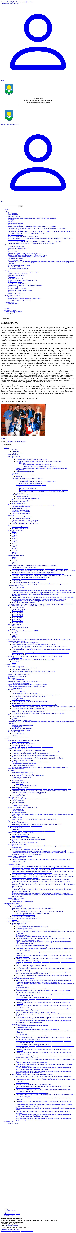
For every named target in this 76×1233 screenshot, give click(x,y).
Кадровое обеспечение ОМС (17, 288)
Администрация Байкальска (10, 124)
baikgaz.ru (4, 438)
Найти (20, 206)
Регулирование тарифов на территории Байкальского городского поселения (32, 226)
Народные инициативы (15, 223)
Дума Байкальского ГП (15, 278)
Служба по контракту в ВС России (19, 265)
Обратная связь (9, 302)
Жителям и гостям (10, 245)
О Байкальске (12, 213)
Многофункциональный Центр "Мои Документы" (24, 298)
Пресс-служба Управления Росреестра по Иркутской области (27, 255)
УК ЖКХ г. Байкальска (15, 258)
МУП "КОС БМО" (14, 267)
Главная (6, 209)
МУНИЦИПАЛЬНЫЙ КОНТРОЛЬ (19, 300)
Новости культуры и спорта (17, 441)
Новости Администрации (16, 275)
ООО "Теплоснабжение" (16, 260)
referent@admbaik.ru (28, 2)
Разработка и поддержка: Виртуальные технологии (17, 1231)
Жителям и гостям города (16, 246)
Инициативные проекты (16, 225)
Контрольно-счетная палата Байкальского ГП (22, 280)
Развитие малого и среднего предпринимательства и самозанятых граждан (32, 218)
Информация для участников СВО (19, 248)
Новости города (13, 214)
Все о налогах (12, 251)
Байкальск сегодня (14, 216)
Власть (6, 270)
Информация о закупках (16, 293)
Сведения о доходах (14, 292)
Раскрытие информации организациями (21, 287)
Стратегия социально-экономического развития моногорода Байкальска (31, 243)
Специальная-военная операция (18, 268)
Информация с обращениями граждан (20, 290)
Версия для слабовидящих (10, 3)
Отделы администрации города (18, 273)
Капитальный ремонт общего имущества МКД (23, 236)
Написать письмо (13, 303)
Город (6, 211)
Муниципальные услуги (12, 295)
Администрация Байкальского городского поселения (25, 285)
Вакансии (11, 221)
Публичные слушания (15, 282)
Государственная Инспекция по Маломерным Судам (24, 253)
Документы (11, 277)
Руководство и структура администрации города (23, 272)
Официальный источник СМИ (18, 283)
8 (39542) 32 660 (12, 2)
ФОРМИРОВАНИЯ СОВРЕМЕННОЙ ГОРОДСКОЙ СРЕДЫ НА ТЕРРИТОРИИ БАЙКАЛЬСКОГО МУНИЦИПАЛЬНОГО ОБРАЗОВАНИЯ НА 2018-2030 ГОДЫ (40, 232)
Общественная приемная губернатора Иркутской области (26, 256)
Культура (11, 220)
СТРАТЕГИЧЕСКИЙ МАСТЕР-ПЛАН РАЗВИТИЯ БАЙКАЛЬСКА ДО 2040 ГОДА (35, 241)
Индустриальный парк (15, 235)
